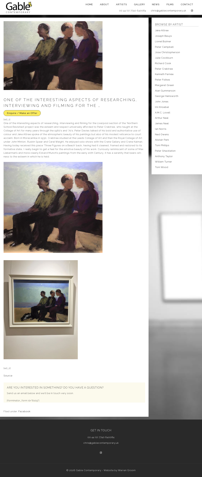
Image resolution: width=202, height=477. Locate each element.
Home (89, 4)
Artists (121, 4)
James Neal (162, 123)
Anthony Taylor (164, 156)
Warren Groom (127, 470)
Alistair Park (162, 139)
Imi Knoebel (162, 107)
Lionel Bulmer (163, 41)
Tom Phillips (162, 145)
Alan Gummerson (165, 90)
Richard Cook (163, 63)
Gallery (139, 4)
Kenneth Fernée (164, 74)
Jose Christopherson (167, 52)
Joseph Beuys (163, 36)
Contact (187, 4)
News (156, 4)
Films (170, 4)
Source (8, 375)
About (104, 4)
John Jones (161, 101)
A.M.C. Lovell (162, 112)
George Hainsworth (166, 96)
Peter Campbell (164, 47)
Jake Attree (162, 30)
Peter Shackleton (165, 150)
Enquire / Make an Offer (22, 113)
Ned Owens (162, 134)
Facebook (24, 411)
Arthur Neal (161, 118)
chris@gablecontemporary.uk (168, 10)
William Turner (163, 161)
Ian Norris (160, 129)
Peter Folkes (162, 79)
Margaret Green (164, 85)
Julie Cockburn (164, 57)
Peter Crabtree (164, 68)
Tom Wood (161, 167)
